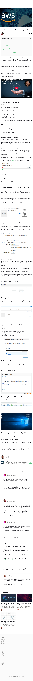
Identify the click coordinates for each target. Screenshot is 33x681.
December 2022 (3, 645)
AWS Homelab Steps (7, 42)
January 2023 (3, 644)
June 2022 (2, 652)
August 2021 (2, 663)
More (30, 457)
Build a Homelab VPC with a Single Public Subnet (11, 46)
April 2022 (2, 654)
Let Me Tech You (5, 3)
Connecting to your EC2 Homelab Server (9, 52)
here (19, 139)
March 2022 (2, 655)
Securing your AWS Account (7, 45)
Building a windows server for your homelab (10, 49)
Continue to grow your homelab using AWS (10, 53)
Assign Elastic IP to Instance (7, 51)
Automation (2, 667)
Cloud (7, 461)
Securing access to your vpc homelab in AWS (10, 48)
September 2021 (3, 662)
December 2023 (3, 639)
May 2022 (2, 653)
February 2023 (3, 643)
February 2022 (3, 656)
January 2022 (3, 657)
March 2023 (2, 642)
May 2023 (2, 640)
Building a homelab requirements (8, 41)
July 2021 (2, 664)
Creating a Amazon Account (7, 43)
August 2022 (2, 650)
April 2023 (2, 641)
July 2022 (2, 651)
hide (29, 38)
